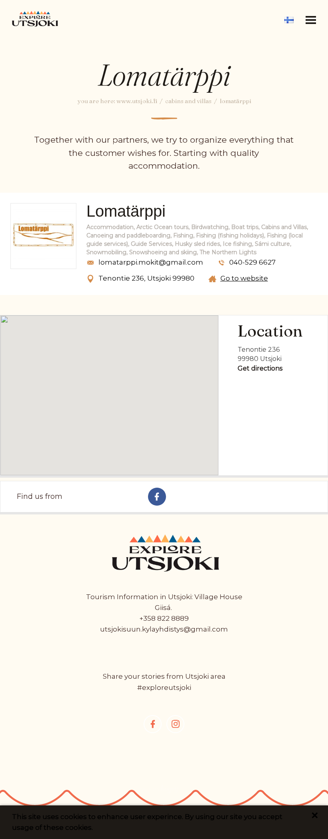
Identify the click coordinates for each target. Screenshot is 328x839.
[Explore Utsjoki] (35, 18)
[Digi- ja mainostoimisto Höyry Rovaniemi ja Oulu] (159, 792)
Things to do (164, 29)
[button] (311, 20)
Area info (164, 9)
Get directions (260, 368)
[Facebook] (153, 724)
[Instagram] (175, 724)
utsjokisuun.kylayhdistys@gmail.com (164, 629)
